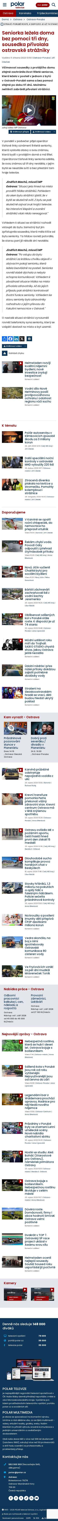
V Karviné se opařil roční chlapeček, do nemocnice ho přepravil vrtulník (38, 524)
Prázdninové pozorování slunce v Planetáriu (12, 743)
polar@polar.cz (17, 1472)
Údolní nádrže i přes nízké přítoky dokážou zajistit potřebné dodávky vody (40, 671)
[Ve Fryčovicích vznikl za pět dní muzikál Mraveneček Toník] (12, 971)
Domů (5, 19)
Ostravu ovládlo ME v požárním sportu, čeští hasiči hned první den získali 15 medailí (39, 836)
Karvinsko (25, 13)
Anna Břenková (38, 820)
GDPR (28, 1518)
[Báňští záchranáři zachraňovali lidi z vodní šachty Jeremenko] (12, 594)
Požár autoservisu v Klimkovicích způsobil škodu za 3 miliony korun (40, 437)
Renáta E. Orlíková (32, 849)
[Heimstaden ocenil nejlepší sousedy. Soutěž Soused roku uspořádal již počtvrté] (12, 1262)
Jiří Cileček (29, 449)
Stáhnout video (43, 131)
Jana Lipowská (38, 631)
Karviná (39, 533)
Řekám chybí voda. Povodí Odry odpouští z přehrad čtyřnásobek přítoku (39, 547)
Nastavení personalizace (13, 1518)
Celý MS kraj (47, 446)
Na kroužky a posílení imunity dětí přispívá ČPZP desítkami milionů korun (39, 920)
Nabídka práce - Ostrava (24, 989)
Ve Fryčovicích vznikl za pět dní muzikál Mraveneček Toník (39, 970)
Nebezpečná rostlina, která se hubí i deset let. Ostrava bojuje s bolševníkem (39, 1046)
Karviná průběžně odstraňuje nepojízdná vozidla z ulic (39, 774)
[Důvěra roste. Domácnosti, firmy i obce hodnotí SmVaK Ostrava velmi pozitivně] (12, 1213)
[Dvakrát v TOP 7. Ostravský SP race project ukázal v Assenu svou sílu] (12, 1239)
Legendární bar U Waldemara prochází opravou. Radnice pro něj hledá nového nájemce (40, 1101)
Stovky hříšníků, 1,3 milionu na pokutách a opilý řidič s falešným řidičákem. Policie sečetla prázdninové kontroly (39, 892)
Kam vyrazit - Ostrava (21, 717)
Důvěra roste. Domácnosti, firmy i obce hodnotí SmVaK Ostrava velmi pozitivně (40, 1215)
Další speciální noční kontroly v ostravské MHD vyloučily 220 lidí (39, 461)
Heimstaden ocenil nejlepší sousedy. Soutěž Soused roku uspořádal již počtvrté (40, 1262)
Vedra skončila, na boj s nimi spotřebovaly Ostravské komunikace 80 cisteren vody (37, 946)
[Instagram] (16, 1498)
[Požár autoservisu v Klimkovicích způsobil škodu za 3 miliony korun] (12, 437)
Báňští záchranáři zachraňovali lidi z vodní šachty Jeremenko (37, 594)
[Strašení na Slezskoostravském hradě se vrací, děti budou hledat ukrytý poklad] (12, 693)
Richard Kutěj (30, 785)
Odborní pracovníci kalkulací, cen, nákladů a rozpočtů (14, 1001)
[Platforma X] (21, 1498)
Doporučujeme (13, 512)
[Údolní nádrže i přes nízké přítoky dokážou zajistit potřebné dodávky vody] (12, 670)
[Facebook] (11, 1498)
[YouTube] (36, 1498)
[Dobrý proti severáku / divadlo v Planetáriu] (42, 728)
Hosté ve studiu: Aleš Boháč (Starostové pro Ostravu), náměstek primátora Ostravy (39, 1158)
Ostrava (8, 13)
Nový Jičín (39, 577)
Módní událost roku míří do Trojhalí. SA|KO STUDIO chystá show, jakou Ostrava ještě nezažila (39, 646)
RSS (37, 1518)
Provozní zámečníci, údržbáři (38, 998)
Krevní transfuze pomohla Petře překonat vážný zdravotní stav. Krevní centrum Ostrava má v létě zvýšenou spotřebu (40, 804)
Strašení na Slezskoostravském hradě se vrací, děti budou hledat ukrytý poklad (39, 695)
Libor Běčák (29, 606)
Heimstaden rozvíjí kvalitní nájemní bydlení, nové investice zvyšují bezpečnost (38, 369)
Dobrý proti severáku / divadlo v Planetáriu (39, 743)
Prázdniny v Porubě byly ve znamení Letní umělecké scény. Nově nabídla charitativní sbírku (40, 1130)
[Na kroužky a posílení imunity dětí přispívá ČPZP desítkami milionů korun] (12, 920)
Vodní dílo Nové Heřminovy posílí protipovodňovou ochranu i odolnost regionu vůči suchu (38, 395)
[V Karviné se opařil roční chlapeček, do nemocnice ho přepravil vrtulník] (12, 524)
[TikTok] (26, 1498)
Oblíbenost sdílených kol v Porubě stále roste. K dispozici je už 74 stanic (40, 620)
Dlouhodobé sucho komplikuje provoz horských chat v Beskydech (38, 863)
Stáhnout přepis (20, 131)
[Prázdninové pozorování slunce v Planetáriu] (15, 728)
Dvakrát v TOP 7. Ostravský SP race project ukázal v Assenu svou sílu (37, 1240)
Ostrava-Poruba (36, 19)
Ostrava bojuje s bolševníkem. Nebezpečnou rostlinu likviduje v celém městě (40, 1187)
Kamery (10, 1283)
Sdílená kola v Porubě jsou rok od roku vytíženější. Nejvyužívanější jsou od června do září (40, 1073)
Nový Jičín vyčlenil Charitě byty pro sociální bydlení (37, 570)
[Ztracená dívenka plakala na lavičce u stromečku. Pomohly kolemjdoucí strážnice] (12, 484)
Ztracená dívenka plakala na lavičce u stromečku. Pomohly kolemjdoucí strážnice (39, 486)
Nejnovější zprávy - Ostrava (24, 1034)
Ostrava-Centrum (43, 1111)
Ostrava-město (41, 1054)
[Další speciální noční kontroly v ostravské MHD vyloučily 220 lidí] (12, 462)
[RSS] (31, 1498)
